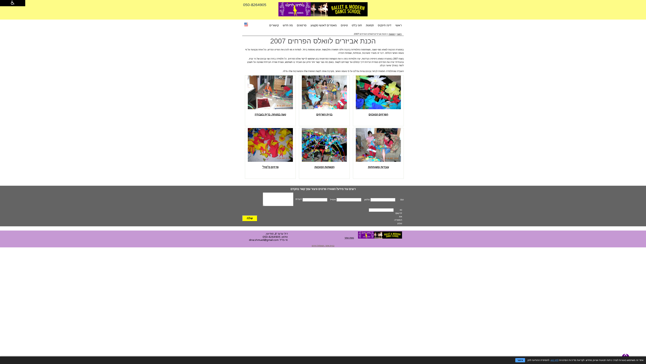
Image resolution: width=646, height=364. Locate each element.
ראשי (398, 25)
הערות (298, 199)
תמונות (370, 25)
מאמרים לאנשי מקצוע (324, 25)
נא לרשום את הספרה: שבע (398, 216)
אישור (520, 360)
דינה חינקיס (384, 25)
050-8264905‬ (254, 5)
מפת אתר (349, 237)
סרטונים (302, 25)
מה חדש (288, 25)
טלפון (367, 199)
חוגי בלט (357, 25)
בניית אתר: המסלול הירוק (323, 245)
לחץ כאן (555, 360)
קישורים (274, 25)
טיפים (344, 25)
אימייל (333, 199)
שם (402, 199)
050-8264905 (271, 236)
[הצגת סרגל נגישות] (12, 3)
